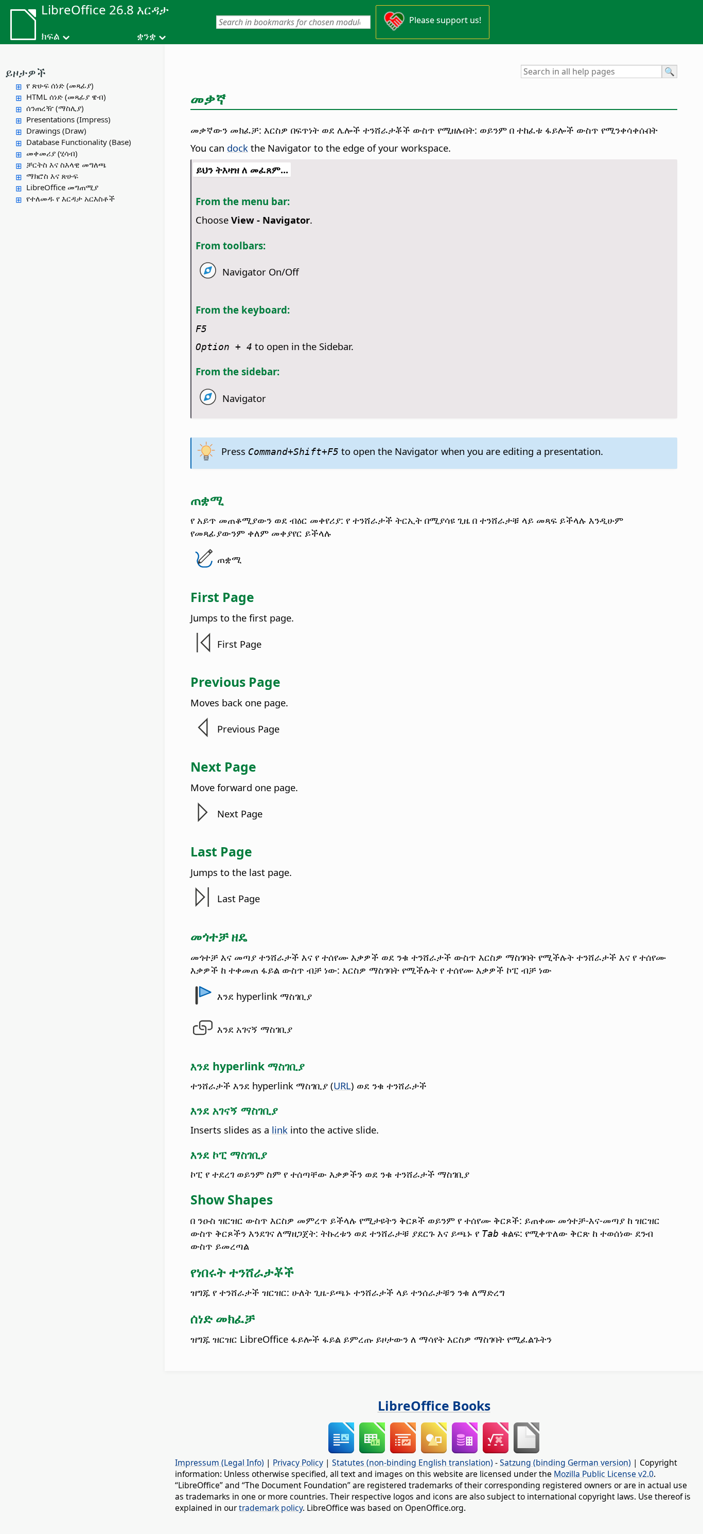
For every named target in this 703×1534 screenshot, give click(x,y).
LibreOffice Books (434, 1405)
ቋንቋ (146, 36)
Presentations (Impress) (68, 119)
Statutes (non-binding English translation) (412, 1462)
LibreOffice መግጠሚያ (62, 187)
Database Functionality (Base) (78, 142)
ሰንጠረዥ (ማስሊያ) (55, 108)
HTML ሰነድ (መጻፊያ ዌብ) (66, 97)
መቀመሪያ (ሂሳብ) (52, 153)
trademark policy (271, 1507)
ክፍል (50, 36)
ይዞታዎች (25, 72)
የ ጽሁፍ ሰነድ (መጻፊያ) (60, 85)
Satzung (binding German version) (565, 1462)
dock (237, 147)
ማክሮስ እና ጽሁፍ (52, 176)
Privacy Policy (298, 1462)
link (280, 1129)
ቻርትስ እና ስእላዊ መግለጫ (66, 164)
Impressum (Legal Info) (219, 1462)
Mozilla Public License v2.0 (604, 1474)
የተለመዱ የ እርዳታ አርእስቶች (70, 198)
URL (342, 1085)
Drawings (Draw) (56, 130)
